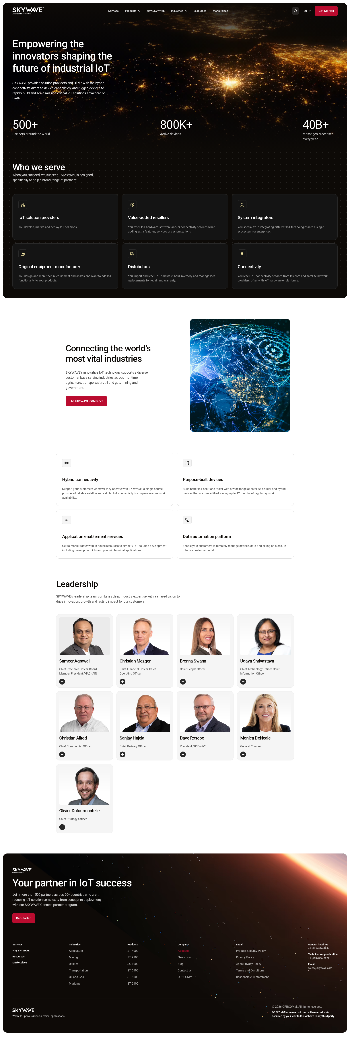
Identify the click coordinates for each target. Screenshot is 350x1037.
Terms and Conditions (250, 970)
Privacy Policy (245, 957)
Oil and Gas (76, 977)
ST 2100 (132, 983)
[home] (28, 11)
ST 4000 (132, 951)
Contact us (185, 970)
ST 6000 (132, 977)
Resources (199, 11)
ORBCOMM (185, 977)
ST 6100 (132, 970)
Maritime (74, 983)
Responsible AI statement (252, 977)
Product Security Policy (251, 951)
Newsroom (185, 957)
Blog (181, 964)
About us (183, 951)
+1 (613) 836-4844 (318, 948)
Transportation (78, 970)
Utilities (73, 964)
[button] (133, 11)
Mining (73, 957)
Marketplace (220, 11)
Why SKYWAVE (156, 11)
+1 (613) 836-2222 (318, 958)
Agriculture (76, 951)
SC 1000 (132, 964)
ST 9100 (132, 957)
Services (113, 11)
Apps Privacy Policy (248, 964)
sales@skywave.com (320, 968)
